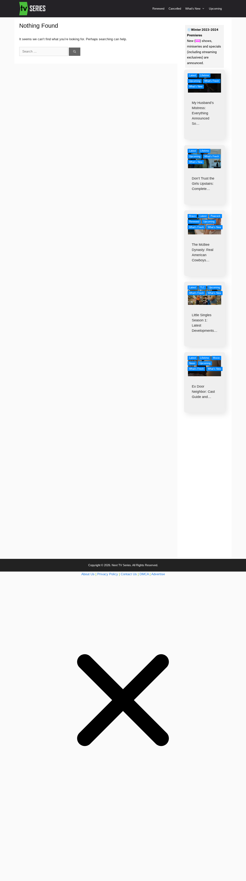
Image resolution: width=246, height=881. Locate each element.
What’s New (192, 8)
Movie (216, 357)
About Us (88, 574)
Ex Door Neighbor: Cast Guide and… (203, 391)
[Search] (74, 52)
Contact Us (129, 574)
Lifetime (204, 75)
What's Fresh (211, 80)
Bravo (192, 216)
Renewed (158, 8)
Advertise (158, 574)
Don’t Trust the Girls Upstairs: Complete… (203, 183)
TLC (202, 287)
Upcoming (215, 8)
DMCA (144, 574)
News (192, 363)
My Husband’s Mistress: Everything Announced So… (203, 113)
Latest (192, 75)
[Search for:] (44, 51)
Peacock (215, 216)
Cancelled (175, 8)
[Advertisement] (204, 493)
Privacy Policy (107, 574)
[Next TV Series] (32, 8)
